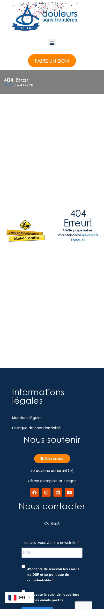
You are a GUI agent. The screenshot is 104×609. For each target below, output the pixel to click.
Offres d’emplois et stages (52, 480)
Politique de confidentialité (36, 427)
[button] (52, 43)
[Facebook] (34, 492)
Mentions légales (27, 417)
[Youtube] (69, 492)
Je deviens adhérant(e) (52, 470)
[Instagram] (46, 492)
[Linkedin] (57, 492)
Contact (52, 523)
